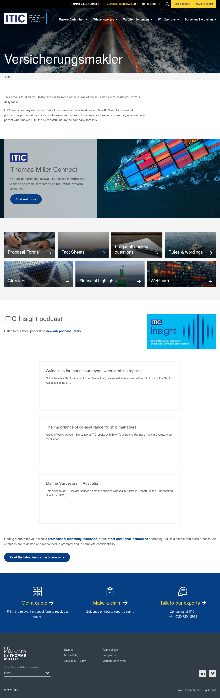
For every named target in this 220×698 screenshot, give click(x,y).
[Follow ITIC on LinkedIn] (202, 673)
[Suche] (167, 4)
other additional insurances (128, 539)
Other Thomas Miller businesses (21, 667)
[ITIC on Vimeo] (212, 673)
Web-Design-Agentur (190, 690)
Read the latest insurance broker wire (36, 557)
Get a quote (34, 602)
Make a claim (107, 602)
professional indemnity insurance (72, 539)
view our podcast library (63, 331)
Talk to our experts (180, 602)
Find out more (26, 199)
